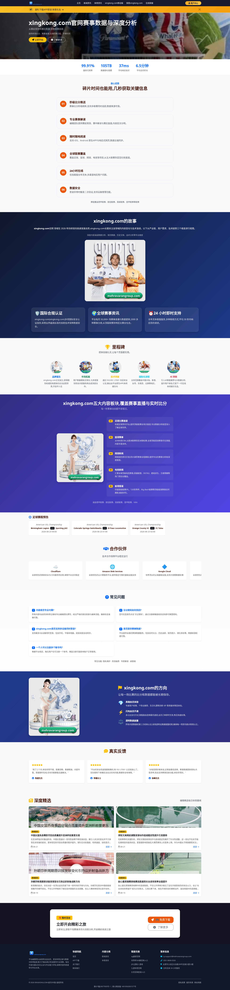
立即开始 (39, 39)
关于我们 (76, 964)
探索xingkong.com (134, 3)
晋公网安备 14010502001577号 (124, 986)
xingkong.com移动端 (114, 3)
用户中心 (194, 3)
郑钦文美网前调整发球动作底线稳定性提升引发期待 (142, 835)
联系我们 (76, 968)
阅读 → (109, 846)
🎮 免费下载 (162, 920)
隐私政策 (181, 982)
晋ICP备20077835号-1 (102, 986)
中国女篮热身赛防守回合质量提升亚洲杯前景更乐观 (55, 835)
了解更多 (58, 39)
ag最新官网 (135, 956)
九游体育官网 (136, 968)
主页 (79, 3)
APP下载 (76, 960)
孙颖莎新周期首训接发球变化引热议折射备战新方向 (55, 881)
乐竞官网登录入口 (138, 972)
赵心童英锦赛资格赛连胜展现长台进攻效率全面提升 (142, 881)
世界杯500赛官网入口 (139, 960)
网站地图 (197, 982)
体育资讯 (98, 3)
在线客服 (149, 3)
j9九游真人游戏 (137, 964)
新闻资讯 (87, 3)
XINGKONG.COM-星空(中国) (45, 982)
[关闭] (199, 9)
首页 (74, 956)
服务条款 (189, 982)
